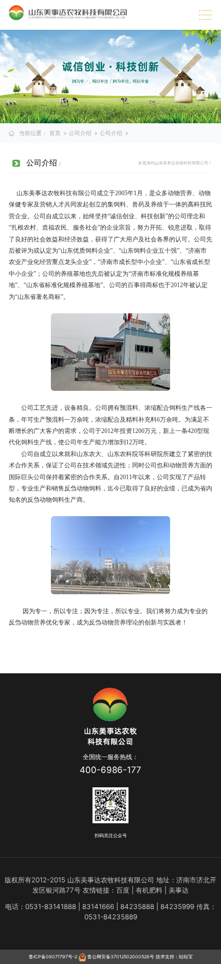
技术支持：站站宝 (174, 956)
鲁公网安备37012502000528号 (120, 956)
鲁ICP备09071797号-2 (53, 956)
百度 (123, 890)
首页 (55, 133)
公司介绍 (80, 133)
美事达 (179, 890)
